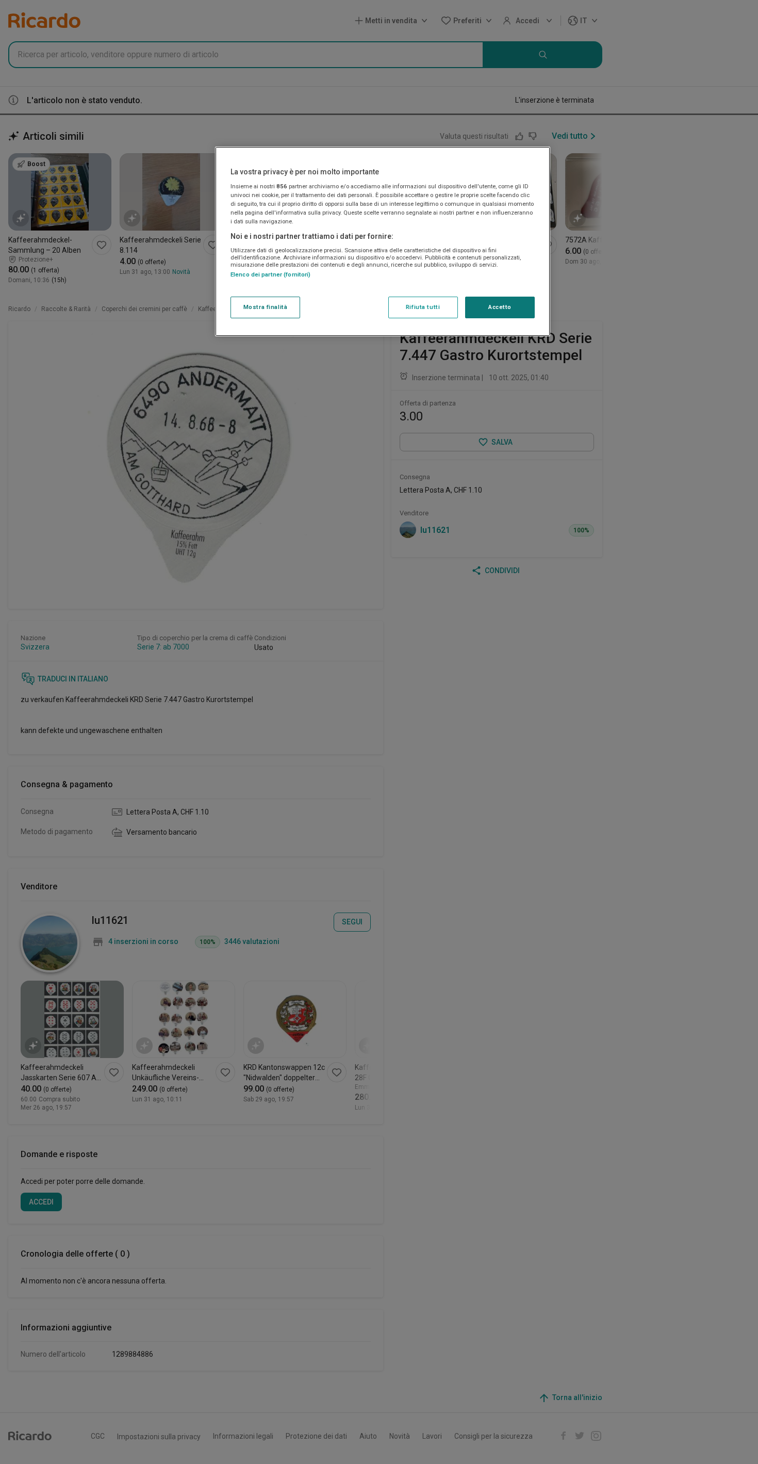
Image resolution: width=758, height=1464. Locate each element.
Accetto (500, 307)
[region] (382, 241)
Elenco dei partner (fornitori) (270, 274)
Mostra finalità (265, 307)
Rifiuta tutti (423, 307)
